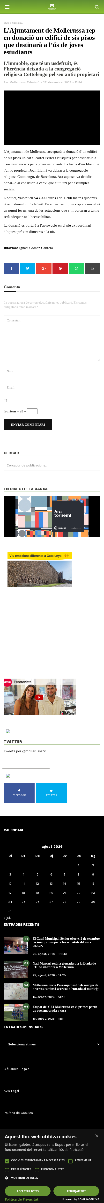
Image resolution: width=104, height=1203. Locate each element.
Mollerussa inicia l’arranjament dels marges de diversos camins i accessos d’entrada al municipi (66, 987)
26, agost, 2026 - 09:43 (50, 954)
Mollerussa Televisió (24, 82)
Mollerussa (13, 23)
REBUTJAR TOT (76, 1191)
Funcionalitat (52, 1169)
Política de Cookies (18, 1113)
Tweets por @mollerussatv (25, 751)
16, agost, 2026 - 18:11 (48, 1018)
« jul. (7, 918)
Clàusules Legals (17, 1069)
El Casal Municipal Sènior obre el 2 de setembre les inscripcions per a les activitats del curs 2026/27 (66, 942)
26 (37, 902)
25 (23, 902)
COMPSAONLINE (88, 1199)
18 (23, 893)
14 (64, 883)
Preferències (21, 1169)
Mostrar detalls (24, 1178)
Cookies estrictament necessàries (38, 1160)
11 (23, 883)
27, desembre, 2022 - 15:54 (62, 82)
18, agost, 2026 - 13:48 (49, 997)
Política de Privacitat (21, 1199)
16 (93, 883)
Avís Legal (11, 1091)
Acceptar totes (28, 1191)
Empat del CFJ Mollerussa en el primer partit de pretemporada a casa (65, 1008)
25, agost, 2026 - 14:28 (49, 975)
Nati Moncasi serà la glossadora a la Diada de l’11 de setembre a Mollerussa (64, 965)
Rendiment (82, 1160)
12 (37, 883)
